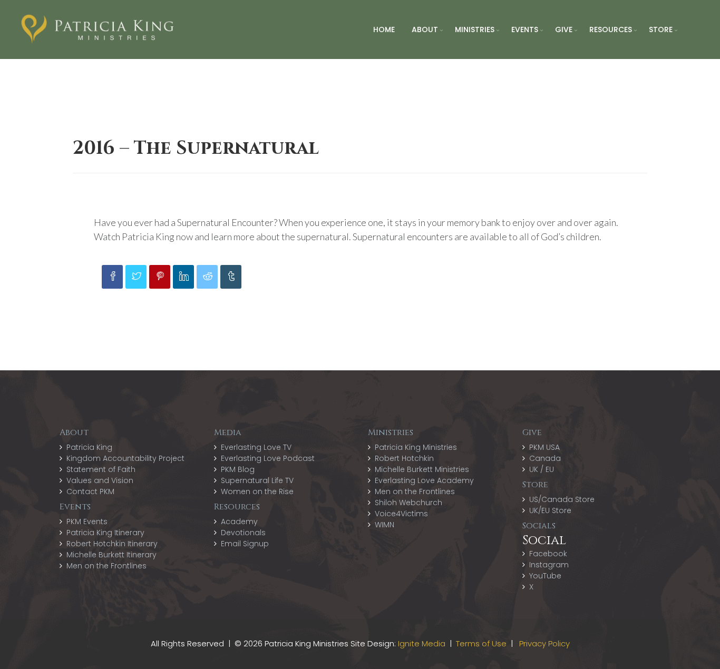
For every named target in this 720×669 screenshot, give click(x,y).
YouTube (545, 575)
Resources (610, 29)
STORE (661, 29)
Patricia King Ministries (416, 447)
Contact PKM (90, 491)
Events (524, 29)
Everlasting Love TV (256, 447)
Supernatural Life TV (257, 480)
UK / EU (541, 469)
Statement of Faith (100, 469)
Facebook (548, 553)
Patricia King (89, 447)
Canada (545, 458)
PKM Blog (238, 469)
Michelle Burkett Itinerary (111, 554)
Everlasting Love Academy (424, 480)
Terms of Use (481, 643)
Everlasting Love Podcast (268, 458)
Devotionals (243, 532)
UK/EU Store (550, 510)
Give (563, 29)
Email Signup (245, 543)
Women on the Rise (257, 491)
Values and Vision (99, 480)
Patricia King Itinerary (105, 532)
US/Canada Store (562, 499)
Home (384, 29)
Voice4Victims (401, 513)
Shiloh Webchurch (408, 502)
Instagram (549, 564)
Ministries (474, 29)
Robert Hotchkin (404, 458)
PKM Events (87, 521)
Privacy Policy (544, 643)
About (425, 29)
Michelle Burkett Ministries (422, 469)
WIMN (384, 524)
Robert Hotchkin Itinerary (112, 543)
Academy (239, 521)
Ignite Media (421, 643)
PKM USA (544, 447)
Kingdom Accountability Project (125, 458)
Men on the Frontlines (106, 565)
